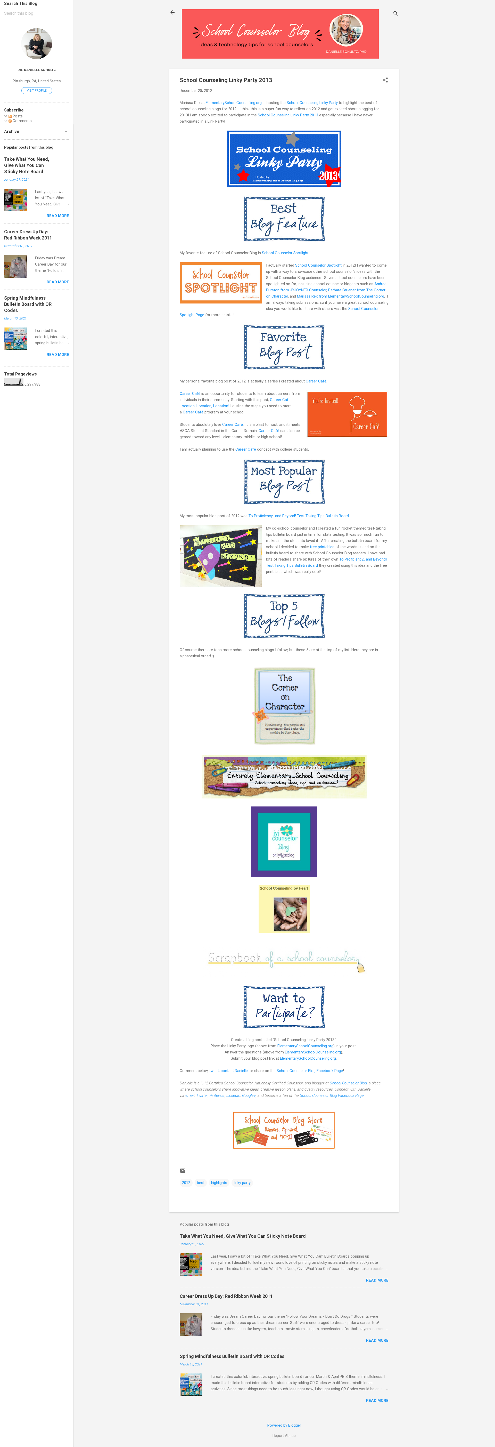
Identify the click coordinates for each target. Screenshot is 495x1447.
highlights (219, 1182)
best (200, 1182)
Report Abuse (284, 1435)
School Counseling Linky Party (312, 102)
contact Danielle (234, 1070)
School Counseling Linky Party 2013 (288, 115)
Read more (377, 1280)
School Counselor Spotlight (285, 253)
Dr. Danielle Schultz (37, 70)
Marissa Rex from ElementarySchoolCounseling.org (340, 296)
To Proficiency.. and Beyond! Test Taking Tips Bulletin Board (299, 516)
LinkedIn (233, 1095)
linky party (242, 1182)
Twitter (202, 1095)
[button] (385, 80)
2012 (186, 1182)
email (189, 1095)
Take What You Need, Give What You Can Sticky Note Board (243, 1236)
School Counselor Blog (348, 1083)
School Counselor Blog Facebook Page (310, 1070)
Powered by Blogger (284, 1425)
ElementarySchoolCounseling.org (234, 102)
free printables (322, 547)
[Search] (396, 14)
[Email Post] (183, 1172)
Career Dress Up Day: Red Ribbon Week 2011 (226, 1296)
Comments (22, 120)
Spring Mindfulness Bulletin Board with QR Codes (232, 1356)
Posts (17, 116)
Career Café (316, 381)
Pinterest (217, 1095)
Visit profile (37, 90)
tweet (214, 1070)
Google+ (249, 1095)
